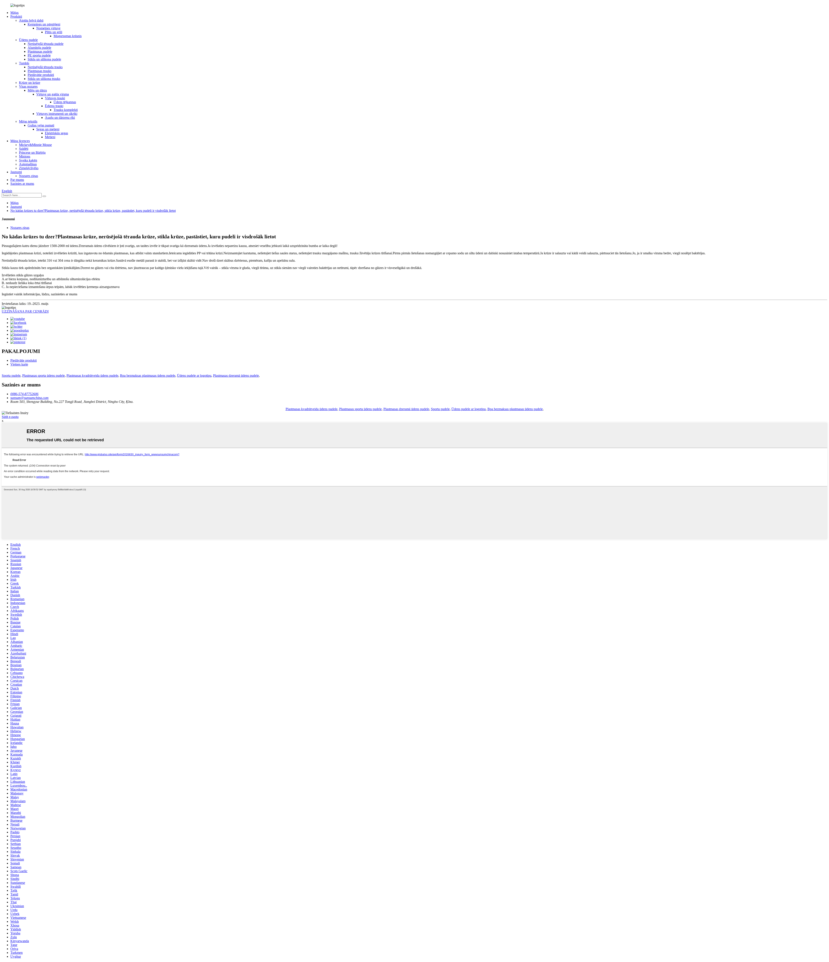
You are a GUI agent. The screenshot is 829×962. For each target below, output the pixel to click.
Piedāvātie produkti (41, 75)
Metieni (50, 137)
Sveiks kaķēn (28, 160)
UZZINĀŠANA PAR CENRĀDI (25, 311)
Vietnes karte (19, 364)
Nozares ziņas (28, 176)
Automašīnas (28, 164)
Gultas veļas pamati (41, 125)
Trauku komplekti (66, 110)
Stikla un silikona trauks (44, 79)
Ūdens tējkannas (65, 102)
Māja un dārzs (37, 90)
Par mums (17, 180)
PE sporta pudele (39, 55)
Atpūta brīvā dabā (31, 20)
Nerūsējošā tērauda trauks (45, 67)
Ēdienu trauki (54, 106)
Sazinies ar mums (22, 183)
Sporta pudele (11, 375)
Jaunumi (16, 172)
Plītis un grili (53, 32)
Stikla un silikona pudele (44, 59)
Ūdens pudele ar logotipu (194, 375)
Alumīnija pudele (39, 47)
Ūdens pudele (28, 40)
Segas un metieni (47, 129)
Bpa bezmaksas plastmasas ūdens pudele (147, 375)
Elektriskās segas (56, 133)
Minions (24, 156)
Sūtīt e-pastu (10, 417)
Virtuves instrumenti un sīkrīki (56, 114)
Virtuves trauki (55, 98)
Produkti (16, 16)
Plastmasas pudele (40, 51)
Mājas (14, 12)
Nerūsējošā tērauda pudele (45, 44)
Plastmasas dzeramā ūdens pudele (236, 375)
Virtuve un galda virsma (52, 94)
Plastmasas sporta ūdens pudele (43, 375)
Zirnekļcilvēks (28, 168)
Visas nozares (28, 86)
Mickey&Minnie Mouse (35, 145)
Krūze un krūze (29, 82)
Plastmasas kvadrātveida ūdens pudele (92, 375)
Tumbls (24, 63)
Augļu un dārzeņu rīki (60, 117)
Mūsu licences (20, 141)
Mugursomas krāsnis (68, 36)
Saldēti (23, 148)
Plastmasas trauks (39, 71)
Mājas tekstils (28, 121)
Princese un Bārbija (32, 152)
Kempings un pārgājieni (44, 24)
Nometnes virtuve (48, 28)
